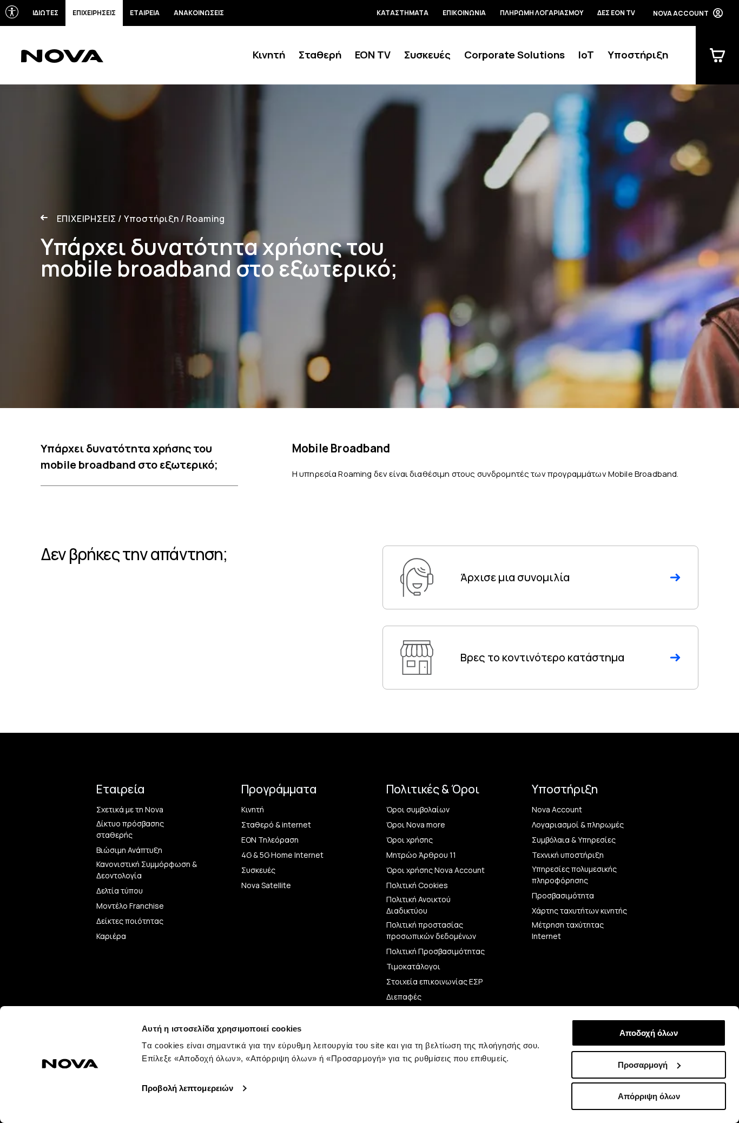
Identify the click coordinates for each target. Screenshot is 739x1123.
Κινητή (269, 55)
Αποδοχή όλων (648, 1032)
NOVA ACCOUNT (681, 13)
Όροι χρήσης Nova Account (435, 870)
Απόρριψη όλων (649, 1096)
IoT (586, 55)
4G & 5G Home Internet (282, 855)
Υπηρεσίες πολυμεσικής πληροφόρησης (574, 874)
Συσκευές (427, 55)
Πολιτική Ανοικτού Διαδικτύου (418, 905)
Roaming (203, 219)
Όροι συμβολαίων (418, 809)
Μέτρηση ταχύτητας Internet (568, 930)
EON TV (373, 55)
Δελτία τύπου (119, 890)
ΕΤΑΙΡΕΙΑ (145, 12)
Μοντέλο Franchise (130, 906)
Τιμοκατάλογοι (413, 966)
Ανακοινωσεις (199, 12)
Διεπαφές (403, 996)
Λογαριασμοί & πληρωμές (578, 824)
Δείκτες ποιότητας (129, 921)
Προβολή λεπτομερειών (187, 1088)
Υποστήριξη (638, 55)
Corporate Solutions (514, 55)
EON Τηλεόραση (270, 840)
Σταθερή (320, 55)
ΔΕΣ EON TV (616, 12)
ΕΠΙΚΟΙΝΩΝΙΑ (464, 12)
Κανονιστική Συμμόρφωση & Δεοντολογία (146, 870)
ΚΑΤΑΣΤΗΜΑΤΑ (402, 12)
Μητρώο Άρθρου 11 (421, 855)
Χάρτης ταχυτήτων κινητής (579, 910)
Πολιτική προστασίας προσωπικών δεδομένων (431, 930)
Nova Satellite (266, 885)
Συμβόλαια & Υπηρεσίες (574, 840)
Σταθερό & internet (276, 824)
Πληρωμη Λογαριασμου (541, 12)
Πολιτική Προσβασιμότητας (435, 951)
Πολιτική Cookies (417, 885)
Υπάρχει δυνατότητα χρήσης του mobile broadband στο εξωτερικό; (129, 456)
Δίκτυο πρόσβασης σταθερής (130, 829)
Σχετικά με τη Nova (129, 809)
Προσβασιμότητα (563, 895)
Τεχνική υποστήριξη (568, 855)
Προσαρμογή (643, 1064)
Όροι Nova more (415, 824)
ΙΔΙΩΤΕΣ (45, 12)
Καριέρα (111, 936)
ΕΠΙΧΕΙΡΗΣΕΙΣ (94, 12)
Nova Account (557, 809)
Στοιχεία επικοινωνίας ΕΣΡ (434, 981)
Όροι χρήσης (409, 840)
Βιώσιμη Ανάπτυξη (129, 850)
